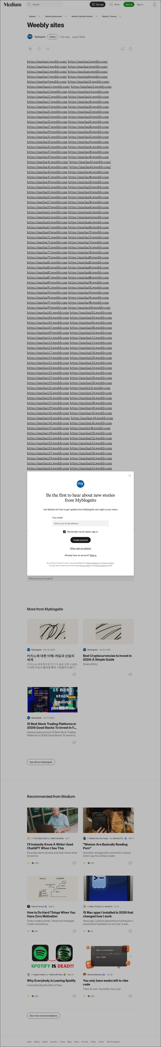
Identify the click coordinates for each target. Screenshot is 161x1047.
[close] (129, 475)
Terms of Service (93, 563)
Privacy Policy (108, 563)
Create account (80, 540)
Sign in (93, 555)
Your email (57, 517)
